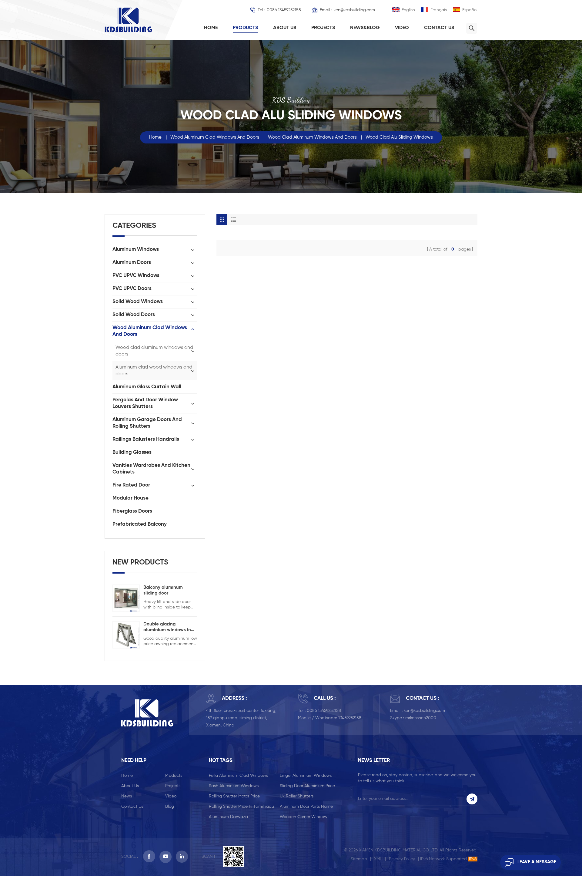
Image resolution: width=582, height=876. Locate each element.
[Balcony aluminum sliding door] (126, 598)
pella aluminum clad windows (238, 775)
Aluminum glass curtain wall (146, 386)
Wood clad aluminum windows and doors (312, 137)
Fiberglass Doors (132, 511)
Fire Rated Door (131, 485)
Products (245, 27)
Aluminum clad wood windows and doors (153, 370)
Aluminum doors (131, 262)
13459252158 (349, 718)
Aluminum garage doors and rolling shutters (147, 423)
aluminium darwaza (228, 817)
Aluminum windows (135, 249)
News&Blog (365, 27)
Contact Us (439, 27)
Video (402, 27)
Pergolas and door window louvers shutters (145, 403)
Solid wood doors (133, 314)
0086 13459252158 (284, 10)
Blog (169, 806)
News (126, 796)
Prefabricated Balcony (139, 524)
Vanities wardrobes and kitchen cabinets (151, 469)
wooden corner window (303, 817)
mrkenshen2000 (420, 718)
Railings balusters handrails (145, 439)
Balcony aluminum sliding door (163, 590)
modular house (130, 498)
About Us (284, 27)
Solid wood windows (137, 301)
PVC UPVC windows (135, 275)
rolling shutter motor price (234, 796)
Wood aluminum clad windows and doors (214, 137)
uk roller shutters (296, 796)
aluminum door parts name (306, 806)
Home (211, 27)
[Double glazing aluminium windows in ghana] (126, 634)
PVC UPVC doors (132, 288)
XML (378, 859)
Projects (323, 27)
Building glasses (132, 452)
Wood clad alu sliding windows (399, 137)
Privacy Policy (402, 859)
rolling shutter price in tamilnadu (241, 806)
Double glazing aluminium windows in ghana (167, 627)
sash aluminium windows (234, 786)
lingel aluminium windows (306, 775)
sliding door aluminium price (307, 786)
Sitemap (359, 859)
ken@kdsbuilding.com (354, 10)
